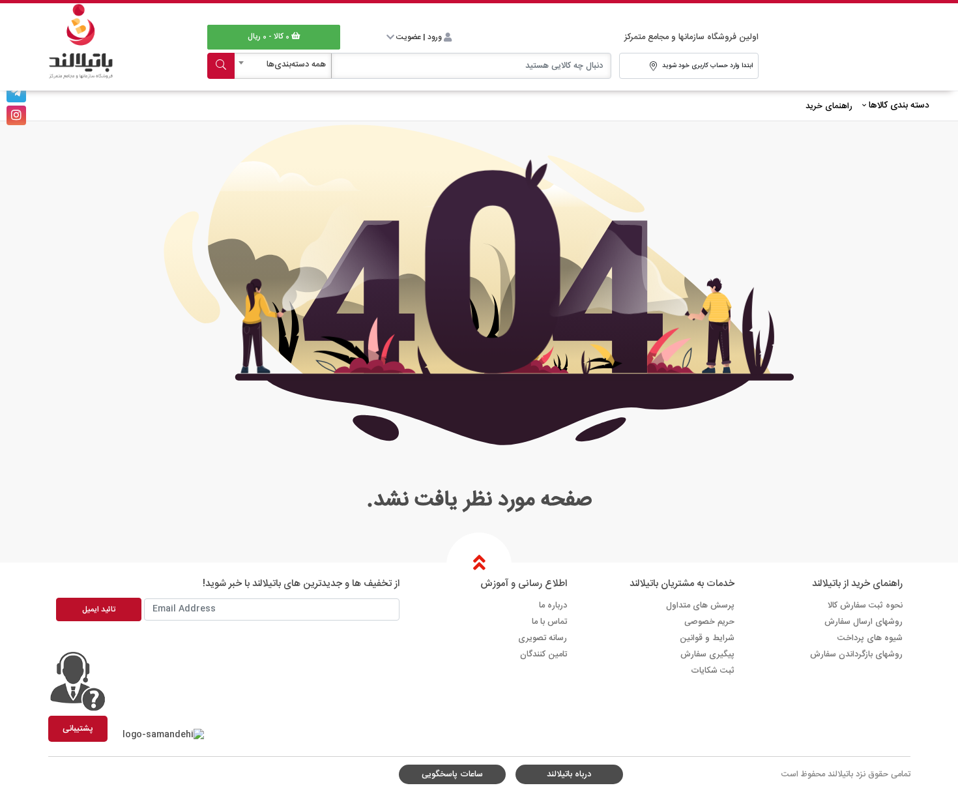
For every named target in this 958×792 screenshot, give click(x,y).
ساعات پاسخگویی (452, 774)
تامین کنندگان (543, 654)
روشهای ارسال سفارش (863, 622)
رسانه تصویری (542, 638)
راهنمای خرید (829, 106)
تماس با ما (549, 622)
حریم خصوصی (709, 622)
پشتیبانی (78, 729)
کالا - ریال (268, 36)
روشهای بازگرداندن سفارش (856, 654)
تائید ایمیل (98, 609)
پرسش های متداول (700, 605)
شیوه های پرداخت (870, 638)
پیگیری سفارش (707, 654)
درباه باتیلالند (569, 774)
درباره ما (553, 605)
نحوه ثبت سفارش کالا (865, 605)
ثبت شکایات (712, 671)
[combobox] (283, 65)
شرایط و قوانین (707, 638)
